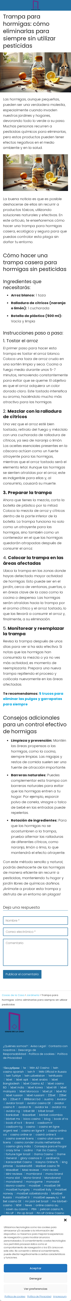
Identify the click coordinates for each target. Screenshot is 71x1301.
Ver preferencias (35, 1289)
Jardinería (52, 1158)
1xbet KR (51, 1087)
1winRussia (55, 1076)
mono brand (54, 1174)
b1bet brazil (45, 1111)
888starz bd (32, 1099)
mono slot (13, 1178)
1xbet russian (14, 1095)
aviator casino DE (39, 1103)
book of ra (61, 1119)
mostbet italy (42, 1189)
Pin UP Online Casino (50, 1213)
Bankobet (12, 1115)
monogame (34, 1182)
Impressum (60, 1296)
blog (47, 1119)
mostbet (35, 1185)
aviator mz (59, 1107)
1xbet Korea (35, 1087)
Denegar (36, 1278)
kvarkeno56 (24, 1166)
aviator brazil (14, 1103)
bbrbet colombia (50, 1115)
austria (48, 1099)
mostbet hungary (18, 1189)
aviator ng (13, 1111)
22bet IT (15, 1099)
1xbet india (17, 1087)
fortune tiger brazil (18, 1154)
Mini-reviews (14, 1174)
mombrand (34, 1174)
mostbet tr (22, 1197)
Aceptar (35, 1268)
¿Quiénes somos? (15, 1046)
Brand (30, 1123)
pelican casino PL (51, 1209)
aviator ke (41, 1107)
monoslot (52, 1182)
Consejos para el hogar (50, 1146)
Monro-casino (15, 1185)
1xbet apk (22, 1079)
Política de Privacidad (39, 1296)
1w (24, 1068)
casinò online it (46, 1134)
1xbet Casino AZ (33, 1083)
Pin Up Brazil (25, 1213)
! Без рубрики (11, 1068)
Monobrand (52, 1178)
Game (61, 1154)
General (11, 1158)
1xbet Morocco (29, 1091)
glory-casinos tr (31, 1158)
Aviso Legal (38, 1046)
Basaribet (29, 1115)
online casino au (47, 1205)
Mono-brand (32, 1178)
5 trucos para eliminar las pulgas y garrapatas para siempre (33, 699)
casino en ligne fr (32, 1131)
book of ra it (14, 1123)
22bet (51, 1095)
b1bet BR (29, 1111)
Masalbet (12, 1170)
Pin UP (10, 1213)
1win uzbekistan (34, 1076)
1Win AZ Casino (39, 1068)
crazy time (13, 1150)
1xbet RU (61, 1091)
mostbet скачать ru (46, 1197)
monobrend (14, 1182)
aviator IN (24, 1107)
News (28, 1205)
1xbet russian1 (35, 1095)
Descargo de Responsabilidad (19, 1052)
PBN (33, 1209)
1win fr (31, 1072)
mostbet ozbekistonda (32, 1193)
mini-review (50, 1170)
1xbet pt (47, 1091)
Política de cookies (15, 1296)
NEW (18, 1205)
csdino (28, 1150)
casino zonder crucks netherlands (37, 1142)
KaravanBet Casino (19, 1162)
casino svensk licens (20, 1138)
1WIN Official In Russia (52, 1072)
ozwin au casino (17, 1209)
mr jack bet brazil (36, 1201)
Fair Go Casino (47, 1150)
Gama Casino (43, 1154)
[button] (65, 1220)
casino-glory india (18, 1146)
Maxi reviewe (30, 1170)
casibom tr (44, 1123)
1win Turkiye (13, 1076)
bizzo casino (32, 1119)
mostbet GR (52, 1185)
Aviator (61, 1099)
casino (30, 1127)
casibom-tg (14, 1127)
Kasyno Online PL (47, 1162)
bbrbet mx (13, 1119)
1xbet (9, 1079)
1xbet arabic (40, 1079)
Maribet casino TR (48, 1166)
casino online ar (21, 1134)
